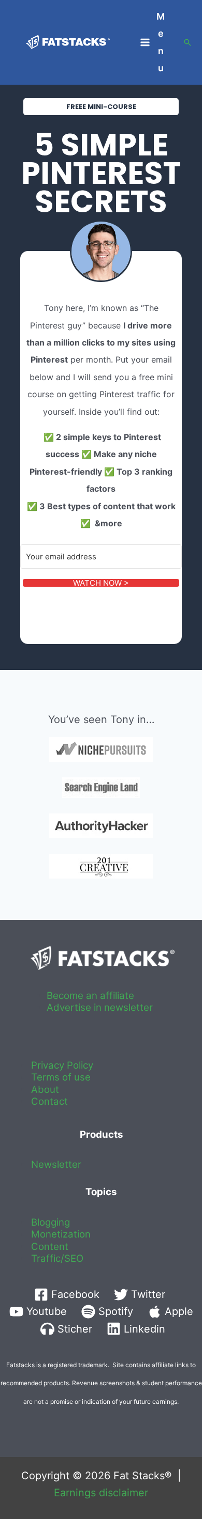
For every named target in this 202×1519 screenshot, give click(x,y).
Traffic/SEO (57, 1258)
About (45, 1089)
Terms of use (61, 1077)
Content (49, 1246)
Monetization (61, 1234)
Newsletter (56, 1164)
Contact (49, 1101)
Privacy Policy (62, 1065)
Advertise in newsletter (100, 1007)
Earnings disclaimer (101, 1492)
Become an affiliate (90, 995)
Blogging (50, 1222)
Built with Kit (54, 603)
